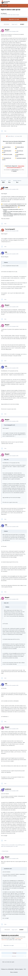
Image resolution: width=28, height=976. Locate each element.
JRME (6, 187)
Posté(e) (11, 31)
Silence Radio (16, 14)
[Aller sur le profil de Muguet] (2, 30)
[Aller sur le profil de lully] (2, 253)
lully (6, 252)
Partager (14, 953)
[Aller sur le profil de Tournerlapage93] (2, 230)
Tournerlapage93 (10, 229)
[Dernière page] (26, 24)
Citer (5, 131)
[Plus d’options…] (25, 30)
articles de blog (15, 169)
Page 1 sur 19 (15, 24)
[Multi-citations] (2, 131)
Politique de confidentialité (7, 969)
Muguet (4, 13)
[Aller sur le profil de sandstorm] (2, 790)
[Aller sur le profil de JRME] (2, 188)
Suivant (22, 24)
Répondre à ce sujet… (9, 945)
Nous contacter (14, 972)
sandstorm (8, 789)
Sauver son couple (8, 154)
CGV (25, 969)
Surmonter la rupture (21, 158)
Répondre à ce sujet (14, 19)
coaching (15, 171)
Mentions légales (19, 969)
